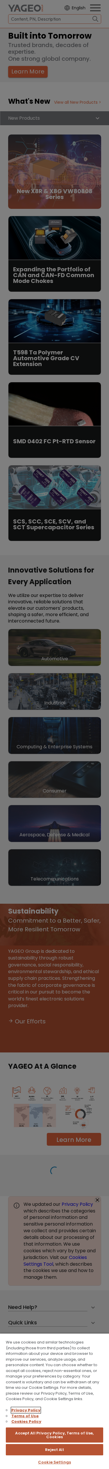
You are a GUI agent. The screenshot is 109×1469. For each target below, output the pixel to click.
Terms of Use (25, 1416)
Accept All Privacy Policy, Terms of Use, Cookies (54, 1435)
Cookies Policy (26, 1421)
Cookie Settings (54, 1462)
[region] (54, 1401)
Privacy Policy (25, 1410)
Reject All (54, 1449)
